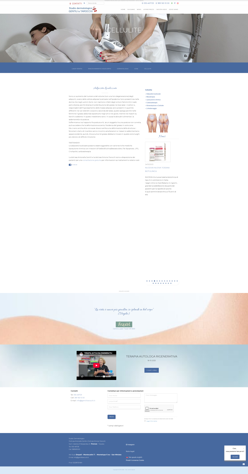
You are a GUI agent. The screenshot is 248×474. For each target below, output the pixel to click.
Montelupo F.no (103, 455)
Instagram (130, 444)
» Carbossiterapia (151, 102)
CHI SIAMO (131, 9)
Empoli (79, 455)
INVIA (111, 417)
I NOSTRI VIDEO (161, 9)
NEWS (139, 9)
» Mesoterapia (150, 97)
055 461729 (78, 395)
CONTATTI (76, 4)
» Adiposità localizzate (153, 94)
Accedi (235, 457)
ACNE (136, 68)
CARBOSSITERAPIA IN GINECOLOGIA (162, 183)
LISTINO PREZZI (148, 9)
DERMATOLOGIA (122, 68)
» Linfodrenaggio (151, 108)
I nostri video (151, 370)
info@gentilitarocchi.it (86, 401)
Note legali (130, 451)
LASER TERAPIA (77, 68)
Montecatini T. (89, 455)
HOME (123, 9)
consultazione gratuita (92, 160)
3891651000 (76, 449)
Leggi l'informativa (151, 421)
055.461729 (149, 3)
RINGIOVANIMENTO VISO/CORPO (99, 68)
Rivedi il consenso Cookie (135, 460)
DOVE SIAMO (173, 9)
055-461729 (75, 447)
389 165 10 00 (163, 3)
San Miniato (116, 455)
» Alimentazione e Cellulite (154, 105)
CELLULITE (147, 68)
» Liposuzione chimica (153, 99)
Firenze (94, 444)
